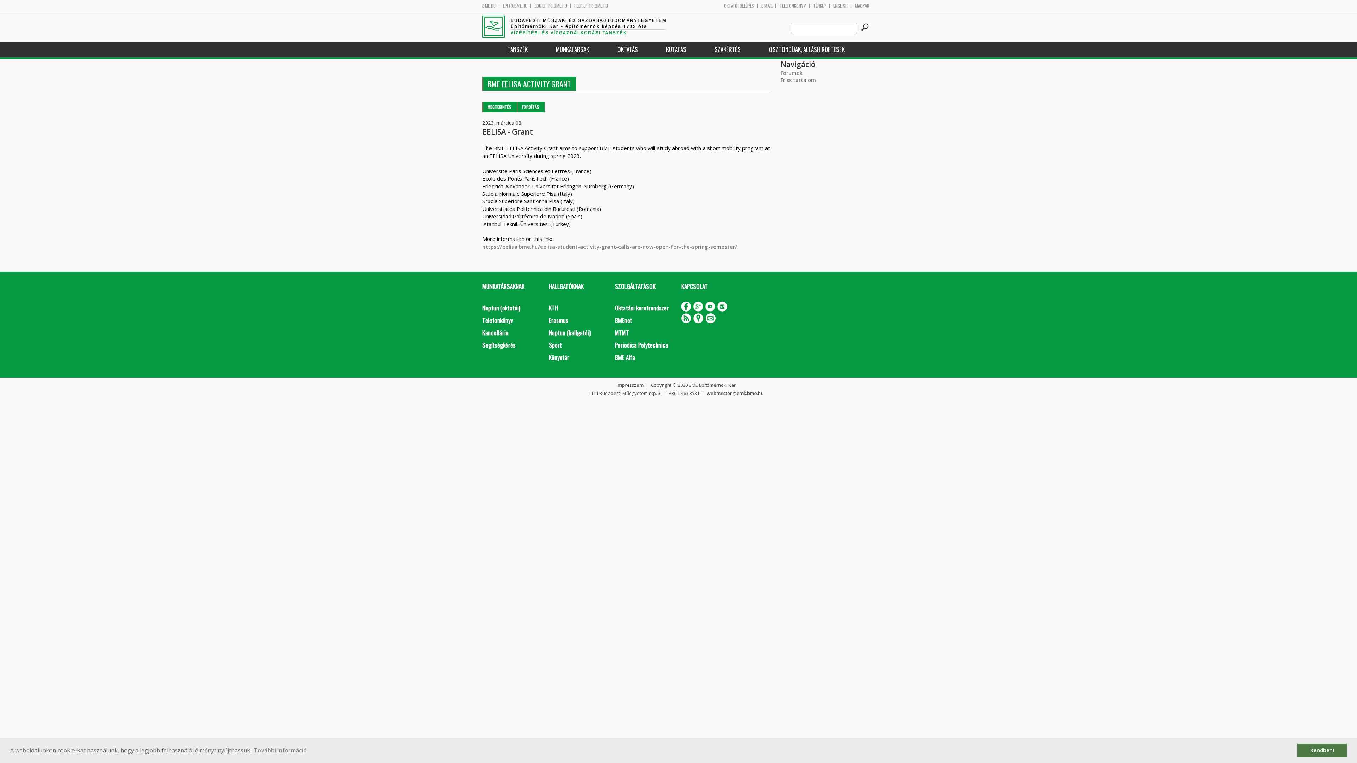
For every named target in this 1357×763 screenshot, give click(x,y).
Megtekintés (499, 107)
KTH (553, 307)
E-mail (767, 6)
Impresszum (630, 385)
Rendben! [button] (1322, 750)
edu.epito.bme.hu (551, 6)
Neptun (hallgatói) (570, 332)
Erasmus (558, 320)
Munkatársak (572, 49)
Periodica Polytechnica (641, 345)
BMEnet (623, 320)
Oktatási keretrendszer (642, 307)
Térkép (819, 6)
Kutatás (676, 49)
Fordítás (530, 107)
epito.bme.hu (515, 6)
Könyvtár (559, 357)
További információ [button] (280, 750)
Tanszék (517, 49)
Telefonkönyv (793, 6)
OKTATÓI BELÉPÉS (739, 6)
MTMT (622, 332)
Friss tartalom (798, 80)
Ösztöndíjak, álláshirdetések (807, 49)
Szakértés (728, 49)
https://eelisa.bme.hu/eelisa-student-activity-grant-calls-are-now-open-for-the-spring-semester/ (609, 246)
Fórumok (792, 73)
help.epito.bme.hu (591, 6)
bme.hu (489, 6)
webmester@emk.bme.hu (735, 393)
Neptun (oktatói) (501, 307)
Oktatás (627, 49)
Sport (555, 345)
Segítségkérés (499, 345)
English (840, 6)
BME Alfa (625, 357)
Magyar (862, 6)
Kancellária (495, 332)
